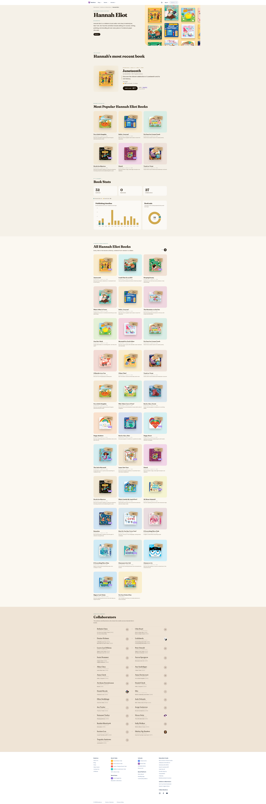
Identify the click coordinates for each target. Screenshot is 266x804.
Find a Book (141, 774)
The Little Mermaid (100, 467)
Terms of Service (109, 802)
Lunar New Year (124, 467)
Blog (95, 762)
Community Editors (142, 778)
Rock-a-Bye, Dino (124, 435)
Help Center (97, 767)
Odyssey (161, 776)
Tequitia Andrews (138, 74)
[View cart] (161, 2)
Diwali (121, 166)
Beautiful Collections (116, 780)
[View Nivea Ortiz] (165, 715)
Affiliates (96, 771)
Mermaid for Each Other (126, 341)
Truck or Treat (148, 166)
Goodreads (129, 83)
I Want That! (122, 373)
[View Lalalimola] (165, 639)
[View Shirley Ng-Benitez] (165, 732)
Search (173, 2)
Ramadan (97, 531)
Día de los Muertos (100, 166)
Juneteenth (132, 71)
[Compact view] (165, 249)
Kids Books (96, 7)
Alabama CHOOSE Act (164, 762)
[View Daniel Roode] (127, 691)
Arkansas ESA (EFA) (164, 765)
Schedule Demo (142, 766)
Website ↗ (97, 34)
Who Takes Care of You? (126, 404)
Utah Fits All (162, 769)
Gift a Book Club (115, 772)
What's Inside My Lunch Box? (128, 499)
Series (110, 158)
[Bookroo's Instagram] (159, 793)
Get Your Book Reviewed (165, 784)
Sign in (166, 2)
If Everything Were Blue (101, 563)
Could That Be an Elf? (126, 277)
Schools (113, 2)
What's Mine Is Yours (100, 309)
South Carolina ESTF (164, 767)
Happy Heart (148, 435)
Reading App (141, 776)
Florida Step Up (163, 771)
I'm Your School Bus (125, 595)
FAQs (95, 765)
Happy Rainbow (98, 435)
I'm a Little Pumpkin (100, 134)
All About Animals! (150, 499)
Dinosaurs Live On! (125, 563)
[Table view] (162, 249)
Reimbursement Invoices (165, 778)
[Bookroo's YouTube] (167, 793)
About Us (96, 760)
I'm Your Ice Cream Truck (152, 134)
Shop (99, 2)
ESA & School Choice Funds (165, 760)
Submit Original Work (164, 786)
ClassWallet (162, 773)
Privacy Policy (120, 802)
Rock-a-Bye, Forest (150, 404)
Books (105, 2)
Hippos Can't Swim (99, 595)
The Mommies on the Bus (152, 309)
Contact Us (96, 769)
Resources (140, 768)
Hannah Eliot (127, 74)
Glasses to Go (148, 563)
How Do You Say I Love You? (127, 531)
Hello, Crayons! (124, 134)
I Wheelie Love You (100, 373)
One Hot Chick (98, 341)
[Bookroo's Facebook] (163, 793)
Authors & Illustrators (105, 7)
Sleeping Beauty (149, 277)
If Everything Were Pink (151, 531)
